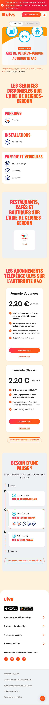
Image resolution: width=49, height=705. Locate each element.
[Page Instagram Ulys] (24, 659)
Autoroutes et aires (27, 69)
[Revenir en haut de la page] (42, 698)
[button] (24, 357)
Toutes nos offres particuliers (24, 440)
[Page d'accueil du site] (8, 599)
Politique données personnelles (18, 685)
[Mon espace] (44, 14)
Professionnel (31, 23)
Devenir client (31, 15)
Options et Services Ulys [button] (15, 626)
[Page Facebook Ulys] (6, 659)
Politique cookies (11, 691)
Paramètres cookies (13, 697)
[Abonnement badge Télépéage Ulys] (10, 15)
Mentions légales (11, 673)
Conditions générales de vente (17, 679)
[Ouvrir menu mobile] (3, 14)
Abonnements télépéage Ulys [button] (17, 617)
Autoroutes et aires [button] (13, 635)
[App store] (12, 609)
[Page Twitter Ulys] (12, 659)
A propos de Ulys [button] (12, 643)
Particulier (16, 23)
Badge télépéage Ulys (10, 69)
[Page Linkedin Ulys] (18, 659)
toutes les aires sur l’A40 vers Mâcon (24, 560)
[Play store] (27, 609)
